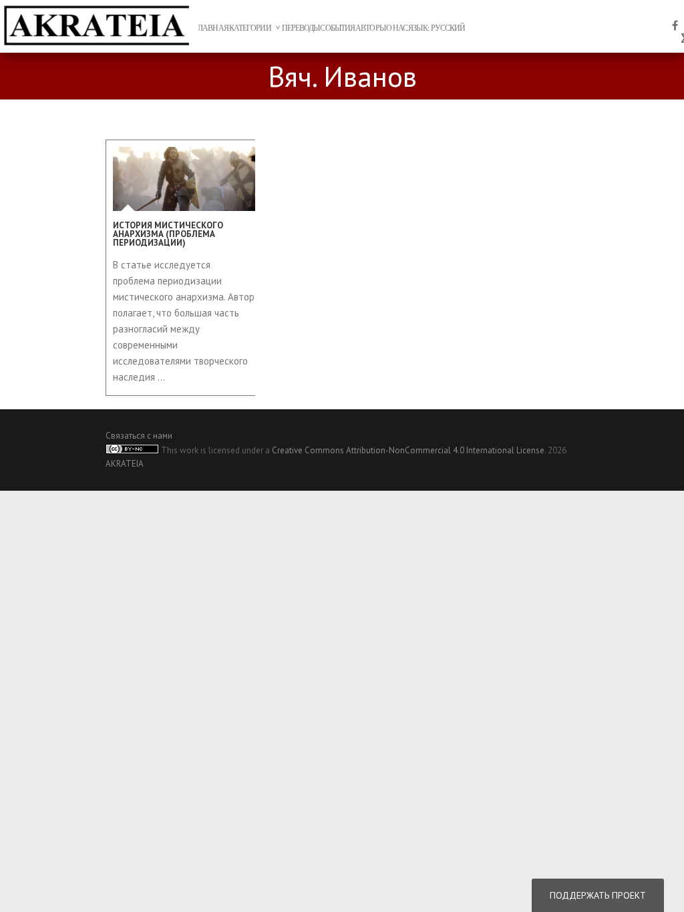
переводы (301, 27)
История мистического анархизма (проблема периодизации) (168, 234)
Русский (448, 27)
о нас (397, 27)
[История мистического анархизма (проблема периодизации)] (184, 179)
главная (211, 27)
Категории (250, 27)
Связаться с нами (139, 435)
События (337, 27)
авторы (370, 27)
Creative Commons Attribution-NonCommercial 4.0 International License (408, 450)
